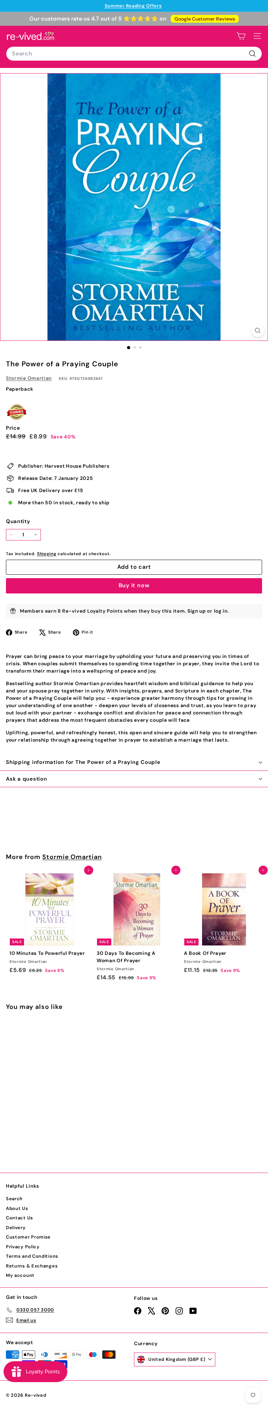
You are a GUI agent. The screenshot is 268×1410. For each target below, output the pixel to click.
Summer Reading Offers (133, 6)
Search (14, 1199)
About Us (17, 1208)
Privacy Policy (23, 1247)
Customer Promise (28, 1237)
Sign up (196, 611)
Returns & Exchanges (32, 1266)
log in (221, 611)
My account (20, 1275)
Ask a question (26, 778)
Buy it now (134, 585)
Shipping (47, 554)
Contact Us (19, 1218)
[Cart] (241, 36)
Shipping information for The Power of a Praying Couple (83, 762)
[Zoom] (257, 330)
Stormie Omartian (29, 378)
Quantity (18, 521)
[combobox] (134, 53)
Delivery (16, 1228)
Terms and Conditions (32, 1256)
